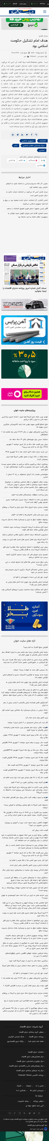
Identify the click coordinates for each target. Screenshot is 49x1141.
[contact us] (15, 1113)
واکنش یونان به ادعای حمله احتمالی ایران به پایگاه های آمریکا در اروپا (25, 967)
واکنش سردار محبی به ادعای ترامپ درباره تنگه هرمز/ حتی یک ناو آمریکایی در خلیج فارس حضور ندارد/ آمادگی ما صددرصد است (25, 662)
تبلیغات (28, 1086)
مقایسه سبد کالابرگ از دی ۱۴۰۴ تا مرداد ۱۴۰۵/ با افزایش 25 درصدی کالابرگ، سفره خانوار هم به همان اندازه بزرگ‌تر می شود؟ (26, 815)
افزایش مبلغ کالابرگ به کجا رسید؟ (35, 647)
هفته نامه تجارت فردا (36, 1041)
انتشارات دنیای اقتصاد (36, 1052)
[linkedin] (22, 135)
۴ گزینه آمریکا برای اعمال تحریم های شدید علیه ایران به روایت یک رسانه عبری (25, 541)
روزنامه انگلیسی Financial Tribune (31, 1075)
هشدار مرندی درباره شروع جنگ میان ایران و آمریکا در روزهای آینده (25, 508)
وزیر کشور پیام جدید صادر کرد (36, 717)
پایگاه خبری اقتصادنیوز (15, 1041)
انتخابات (42, 140)
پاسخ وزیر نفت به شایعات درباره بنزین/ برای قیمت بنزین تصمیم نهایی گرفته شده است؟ (27, 501)
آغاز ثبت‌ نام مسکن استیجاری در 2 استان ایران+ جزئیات (28, 722)
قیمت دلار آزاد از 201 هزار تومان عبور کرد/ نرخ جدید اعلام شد (25, 777)
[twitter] (27, 135)
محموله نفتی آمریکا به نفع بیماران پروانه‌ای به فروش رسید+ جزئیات (26, 806)
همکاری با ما (20, 1090)
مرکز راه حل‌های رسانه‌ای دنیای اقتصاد (30, 1070)
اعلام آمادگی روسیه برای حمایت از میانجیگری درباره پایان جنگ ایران (25, 871)
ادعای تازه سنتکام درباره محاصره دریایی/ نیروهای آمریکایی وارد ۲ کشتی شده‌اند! (25, 591)
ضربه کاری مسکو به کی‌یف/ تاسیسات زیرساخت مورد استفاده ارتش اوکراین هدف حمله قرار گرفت (26, 528)
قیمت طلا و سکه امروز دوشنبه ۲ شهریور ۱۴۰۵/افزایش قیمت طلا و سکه (25, 771)
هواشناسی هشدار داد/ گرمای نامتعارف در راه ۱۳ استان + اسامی (27, 475)
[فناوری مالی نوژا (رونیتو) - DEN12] (24, 616)
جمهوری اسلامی (28, 140)
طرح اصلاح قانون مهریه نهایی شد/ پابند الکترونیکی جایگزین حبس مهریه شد (25, 425)
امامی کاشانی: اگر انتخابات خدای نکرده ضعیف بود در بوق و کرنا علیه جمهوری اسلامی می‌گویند (25, 202)
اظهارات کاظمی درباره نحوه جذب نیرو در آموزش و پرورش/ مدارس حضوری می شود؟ (26, 824)
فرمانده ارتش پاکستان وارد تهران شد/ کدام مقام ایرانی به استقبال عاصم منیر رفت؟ (27, 583)
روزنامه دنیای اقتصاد (36, 1036)
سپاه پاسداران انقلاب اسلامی (33, 145)
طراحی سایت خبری (38, 1129)
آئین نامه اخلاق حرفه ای (35, 1106)
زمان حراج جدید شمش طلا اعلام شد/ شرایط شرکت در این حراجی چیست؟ (26, 563)
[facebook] (32, 135)
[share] (20, 1113)
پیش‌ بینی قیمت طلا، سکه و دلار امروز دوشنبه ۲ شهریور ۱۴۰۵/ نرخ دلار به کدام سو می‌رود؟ (27, 445)
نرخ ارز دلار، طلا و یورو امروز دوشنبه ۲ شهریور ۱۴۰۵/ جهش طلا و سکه (25, 736)
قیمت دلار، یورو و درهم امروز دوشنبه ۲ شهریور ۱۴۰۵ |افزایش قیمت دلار (25, 744)
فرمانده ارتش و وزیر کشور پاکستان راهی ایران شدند (29, 865)
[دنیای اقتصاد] (22, 12)
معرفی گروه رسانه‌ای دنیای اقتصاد (31, 1032)
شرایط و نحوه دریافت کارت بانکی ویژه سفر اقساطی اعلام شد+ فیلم (25, 798)
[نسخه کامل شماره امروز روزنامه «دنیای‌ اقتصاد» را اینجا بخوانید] (24, 269)
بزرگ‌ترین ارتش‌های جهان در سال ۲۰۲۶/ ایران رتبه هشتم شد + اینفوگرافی (24, 433)
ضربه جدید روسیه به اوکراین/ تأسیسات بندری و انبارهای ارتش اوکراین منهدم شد (25, 676)
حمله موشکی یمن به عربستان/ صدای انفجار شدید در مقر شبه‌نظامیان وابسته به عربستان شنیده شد (27, 846)
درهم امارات (15, 4)
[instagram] (39, 1113)
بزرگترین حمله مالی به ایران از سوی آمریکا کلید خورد (28, 961)
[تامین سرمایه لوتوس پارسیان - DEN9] (24, 364)
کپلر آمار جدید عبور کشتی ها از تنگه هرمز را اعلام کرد (28, 860)
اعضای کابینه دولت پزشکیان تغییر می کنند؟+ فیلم (29, 782)
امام (15, 145)
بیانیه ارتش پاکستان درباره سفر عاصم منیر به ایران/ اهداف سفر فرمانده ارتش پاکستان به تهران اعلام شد (25, 653)
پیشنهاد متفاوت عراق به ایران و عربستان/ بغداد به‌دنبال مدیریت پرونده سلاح (24, 521)
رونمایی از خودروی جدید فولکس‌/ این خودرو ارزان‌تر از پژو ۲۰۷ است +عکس (26, 1002)
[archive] (10, 1113)
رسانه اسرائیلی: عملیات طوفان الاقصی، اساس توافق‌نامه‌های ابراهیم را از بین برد (26, 954)
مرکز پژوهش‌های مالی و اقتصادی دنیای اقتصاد (26, 1066)
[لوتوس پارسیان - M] (24, 1136)
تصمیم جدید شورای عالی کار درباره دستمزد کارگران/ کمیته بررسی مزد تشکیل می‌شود (27, 556)
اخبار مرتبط (24, 177)
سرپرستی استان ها (37, 1090)
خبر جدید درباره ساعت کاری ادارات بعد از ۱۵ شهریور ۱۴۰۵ (26, 452)
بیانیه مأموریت (23, 1101)
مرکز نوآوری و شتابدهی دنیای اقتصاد (30, 1061)
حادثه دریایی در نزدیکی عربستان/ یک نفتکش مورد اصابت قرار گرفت (25, 711)
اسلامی (41, 150)
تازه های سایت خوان (24, 641)
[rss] (24, 1113)
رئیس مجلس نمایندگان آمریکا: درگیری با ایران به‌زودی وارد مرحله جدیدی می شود (26, 571)
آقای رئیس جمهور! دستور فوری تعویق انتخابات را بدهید (27, 208)
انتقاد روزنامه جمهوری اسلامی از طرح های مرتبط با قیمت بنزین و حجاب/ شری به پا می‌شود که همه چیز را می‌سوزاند (26, 937)
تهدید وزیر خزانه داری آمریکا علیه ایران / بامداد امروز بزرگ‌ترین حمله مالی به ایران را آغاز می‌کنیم (25, 418)
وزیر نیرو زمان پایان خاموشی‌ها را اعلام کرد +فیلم (29, 514)
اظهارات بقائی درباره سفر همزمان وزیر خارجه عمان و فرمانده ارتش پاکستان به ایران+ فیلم (26, 728)
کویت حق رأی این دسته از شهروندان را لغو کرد (30, 577)
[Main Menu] (44, 11)
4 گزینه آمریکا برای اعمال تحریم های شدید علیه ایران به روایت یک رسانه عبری (25, 914)
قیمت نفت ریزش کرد (40, 830)
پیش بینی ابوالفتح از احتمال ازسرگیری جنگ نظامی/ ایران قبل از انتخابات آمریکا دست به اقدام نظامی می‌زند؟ (25, 548)
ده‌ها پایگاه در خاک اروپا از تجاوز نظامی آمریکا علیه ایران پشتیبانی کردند (27, 458)
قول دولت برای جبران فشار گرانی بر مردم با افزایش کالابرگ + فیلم (25, 987)
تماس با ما (40, 1086)
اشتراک (19, 1086)
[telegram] (17, 135)
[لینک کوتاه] (36, 135)
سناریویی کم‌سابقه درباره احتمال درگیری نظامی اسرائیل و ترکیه (25, 534)
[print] (13, 135)
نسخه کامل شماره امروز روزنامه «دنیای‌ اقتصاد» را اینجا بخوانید (24, 290)
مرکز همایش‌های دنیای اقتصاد (32, 1056)
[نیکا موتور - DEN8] (24, 305)
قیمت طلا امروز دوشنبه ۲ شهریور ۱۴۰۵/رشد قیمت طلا (28, 765)
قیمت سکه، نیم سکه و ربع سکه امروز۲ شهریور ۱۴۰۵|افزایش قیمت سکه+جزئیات (25, 751)
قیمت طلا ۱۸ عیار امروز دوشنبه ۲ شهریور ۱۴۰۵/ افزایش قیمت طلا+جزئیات (25, 759)
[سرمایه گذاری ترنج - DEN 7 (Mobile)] (24, 24)
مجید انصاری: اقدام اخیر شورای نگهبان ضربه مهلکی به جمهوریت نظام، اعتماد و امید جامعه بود (28, 215)
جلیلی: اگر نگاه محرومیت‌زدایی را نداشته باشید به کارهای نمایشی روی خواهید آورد (27, 185)
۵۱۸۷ (37, 53)
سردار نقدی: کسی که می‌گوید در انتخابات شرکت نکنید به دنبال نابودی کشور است (27, 194)
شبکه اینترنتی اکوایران (16, 1036)
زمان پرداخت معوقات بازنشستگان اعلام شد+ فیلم (30, 495)
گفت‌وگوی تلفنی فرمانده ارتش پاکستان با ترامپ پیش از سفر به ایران (25, 704)
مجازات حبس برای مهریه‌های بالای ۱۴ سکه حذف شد (28, 439)
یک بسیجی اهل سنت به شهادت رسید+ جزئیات (30, 670)
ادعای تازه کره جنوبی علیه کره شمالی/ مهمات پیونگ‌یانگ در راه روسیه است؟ (25, 889)
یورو (41, 4)
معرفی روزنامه (38, 1101)
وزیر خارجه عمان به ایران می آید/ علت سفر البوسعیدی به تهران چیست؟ (24, 896)
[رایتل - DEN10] (24, 394)
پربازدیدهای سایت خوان (24, 410)
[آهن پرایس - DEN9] (24, 330)
